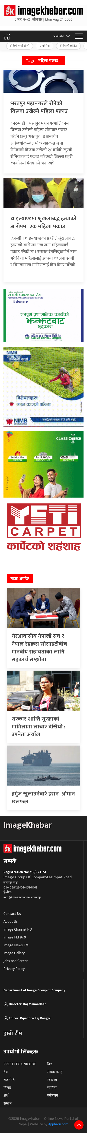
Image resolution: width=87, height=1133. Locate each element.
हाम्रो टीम (12, 1033)
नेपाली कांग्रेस (69, 45)
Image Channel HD (17, 929)
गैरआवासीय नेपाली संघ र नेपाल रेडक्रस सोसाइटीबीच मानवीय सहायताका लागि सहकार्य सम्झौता (39, 648)
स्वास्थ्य (52, 1080)
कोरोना (46, 45)
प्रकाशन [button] (58, 36)
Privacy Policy (14, 969)
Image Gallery (14, 953)
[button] (79, 36)
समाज (7, 1103)
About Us (10, 922)
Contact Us (12, 914)
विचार (7, 1088)
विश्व (49, 1064)
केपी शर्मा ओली (21, 45)
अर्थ (5, 1096)
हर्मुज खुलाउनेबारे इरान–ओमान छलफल (43, 797)
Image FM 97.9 (14, 937)
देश (5, 1072)
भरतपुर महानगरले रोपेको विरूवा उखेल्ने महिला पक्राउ (39, 107)
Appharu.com (58, 1124)
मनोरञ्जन (52, 1096)
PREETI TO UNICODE (19, 1064)
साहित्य (52, 1088)
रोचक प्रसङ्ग (55, 1072)
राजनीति (9, 1080)
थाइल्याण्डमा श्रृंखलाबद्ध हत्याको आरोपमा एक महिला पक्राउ (43, 222)
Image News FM (16, 945)
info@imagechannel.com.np (22, 897)
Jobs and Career (15, 961)
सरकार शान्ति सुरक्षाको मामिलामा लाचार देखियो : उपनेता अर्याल (38, 726)
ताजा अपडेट (19, 579)
